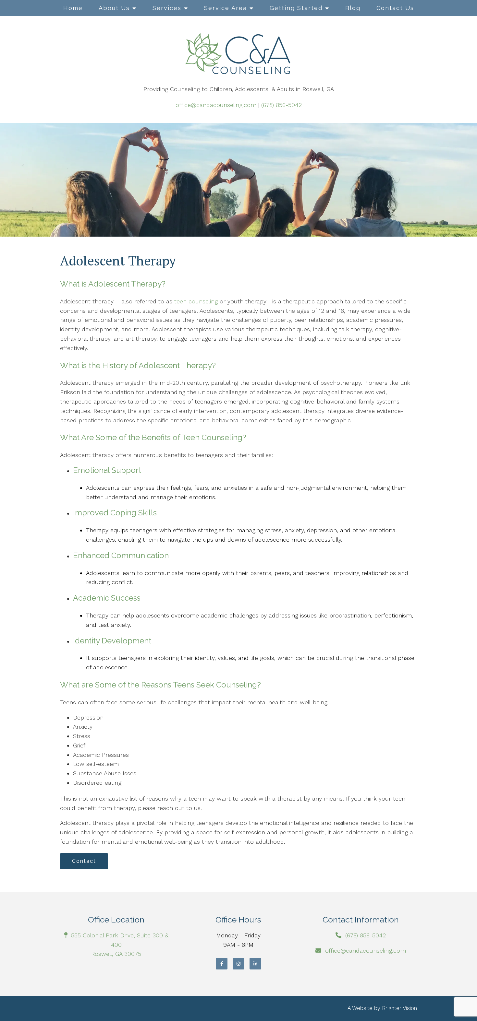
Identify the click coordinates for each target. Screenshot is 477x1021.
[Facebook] (221, 963)
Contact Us (395, 8)
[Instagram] (238, 963)
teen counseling (195, 301)
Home (73, 8)
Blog (353, 8)
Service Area (225, 8)
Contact (84, 861)
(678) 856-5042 (281, 104)
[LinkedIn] (255, 963)
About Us (114, 8)
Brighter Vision (399, 1008)
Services (167, 8)
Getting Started (296, 8)
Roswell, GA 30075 (116, 953)
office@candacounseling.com (216, 104)
